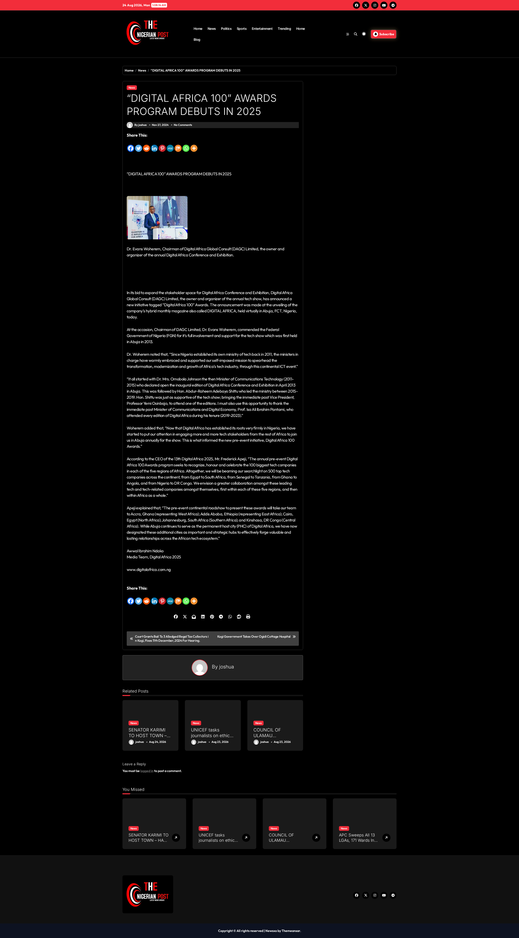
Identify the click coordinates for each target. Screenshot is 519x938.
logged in (146, 771)
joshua (226, 667)
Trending (284, 29)
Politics (226, 29)
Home (198, 29)
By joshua (140, 125)
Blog (197, 39)
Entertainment (262, 29)
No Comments (183, 125)
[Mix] (178, 145)
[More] (193, 145)
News (212, 29)
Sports (242, 29)
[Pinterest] (162, 145)
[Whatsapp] (186, 145)
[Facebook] (130, 145)
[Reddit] (146, 145)
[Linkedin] (154, 145)
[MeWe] (170, 145)
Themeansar (291, 931)
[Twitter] (138, 145)
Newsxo (271, 931)
